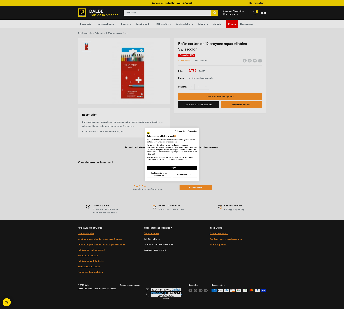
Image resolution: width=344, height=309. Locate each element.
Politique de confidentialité (186, 131)
